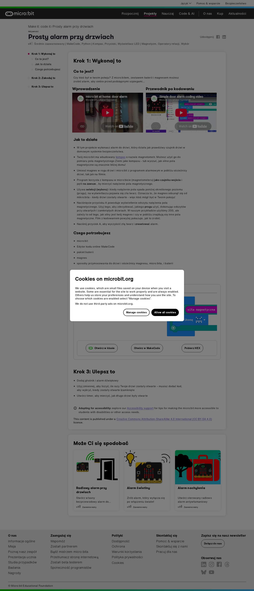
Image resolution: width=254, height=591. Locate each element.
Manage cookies (136, 312)
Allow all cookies (165, 312)
